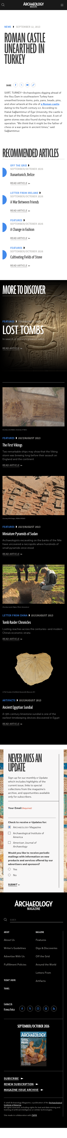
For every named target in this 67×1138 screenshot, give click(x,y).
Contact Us (8, 1004)
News (7, 27)
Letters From (43, 973)
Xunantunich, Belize (22, 175)
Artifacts (41, 981)
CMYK (34, 1115)
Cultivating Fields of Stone (26, 257)
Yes (15, 869)
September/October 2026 (33, 1026)
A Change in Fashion (22, 229)
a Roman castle (50, 104)
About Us (9, 940)
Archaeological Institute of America (28, 835)
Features (41, 940)
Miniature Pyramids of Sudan (20, 534)
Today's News (10, 980)
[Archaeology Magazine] (33, 910)
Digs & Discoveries (46, 948)
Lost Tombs (23, 331)
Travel (7, 988)
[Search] (5, 920)
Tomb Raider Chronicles (16, 622)
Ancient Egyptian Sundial (17, 707)
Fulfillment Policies (15, 964)
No (15, 875)
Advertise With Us (14, 956)
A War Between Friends (24, 202)
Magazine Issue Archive (21, 1090)
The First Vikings (12, 445)
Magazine (27, 827)
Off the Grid (43, 956)
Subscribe (11, 1078)
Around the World (46, 964)
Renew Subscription (19, 1084)
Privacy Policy (9, 1009)
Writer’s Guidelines (15, 948)
